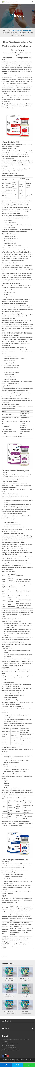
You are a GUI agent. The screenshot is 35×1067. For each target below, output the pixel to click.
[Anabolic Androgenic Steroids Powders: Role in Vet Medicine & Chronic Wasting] (25, 972)
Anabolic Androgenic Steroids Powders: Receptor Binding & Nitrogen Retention (9, 996)
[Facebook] (3, 1056)
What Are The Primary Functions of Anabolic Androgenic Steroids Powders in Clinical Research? (9, 1012)
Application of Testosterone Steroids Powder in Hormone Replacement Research (25, 1012)
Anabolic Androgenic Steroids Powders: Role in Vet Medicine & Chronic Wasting (25, 979)
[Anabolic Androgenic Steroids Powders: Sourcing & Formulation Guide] (9, 972)
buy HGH (23, 81)
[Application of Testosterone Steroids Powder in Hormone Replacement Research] (25, 1005)
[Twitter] (5, 1056)
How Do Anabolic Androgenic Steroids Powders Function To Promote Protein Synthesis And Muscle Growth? (25, 996)
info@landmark (8, 1043)
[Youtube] (8, 1056)
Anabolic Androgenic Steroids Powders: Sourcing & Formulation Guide (9, 979)
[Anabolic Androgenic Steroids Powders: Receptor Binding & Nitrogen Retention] (9, 988)
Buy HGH (5, 956)
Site (19, 55)
